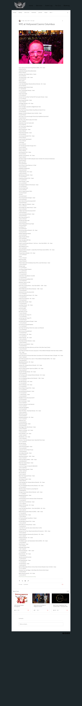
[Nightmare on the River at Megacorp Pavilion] (41, 598)
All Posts (14, 12)
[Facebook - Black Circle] (63, 633)
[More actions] (62, 20)
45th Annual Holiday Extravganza (19, 606)
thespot (45, 12)
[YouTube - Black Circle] (65, 633)
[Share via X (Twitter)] (22, 580)
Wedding (20, 12)
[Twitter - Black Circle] (67, 633)
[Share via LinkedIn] (25, 580)
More (51, 12)
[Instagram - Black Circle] (69, 633)
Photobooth (34, 12)
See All (68, 591)
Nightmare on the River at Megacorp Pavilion (40, 606)
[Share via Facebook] (19, 580)
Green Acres (26, 12)
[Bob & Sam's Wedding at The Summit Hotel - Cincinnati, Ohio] (60, 598)
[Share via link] (28, 580)
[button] (67, 12)
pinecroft (40, 12)
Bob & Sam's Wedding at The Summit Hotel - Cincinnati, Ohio (60, 606)
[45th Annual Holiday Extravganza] (21, 598)
